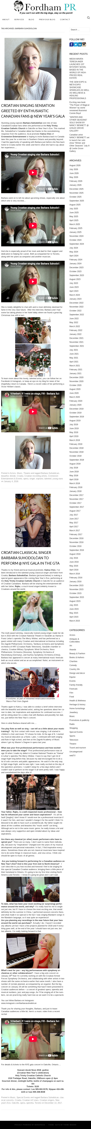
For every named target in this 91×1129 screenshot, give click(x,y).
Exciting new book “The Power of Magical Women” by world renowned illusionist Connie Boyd (79, 107)
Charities (73, 661)
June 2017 (74, 519)
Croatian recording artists (35, 476)
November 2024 (76, 236)
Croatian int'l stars (30, 1100)
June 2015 (74, 609)
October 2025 (75, 197)
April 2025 (73, 220)
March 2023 (74, 295)
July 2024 (73, 248)
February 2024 (75, 259)
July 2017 (73, 515)
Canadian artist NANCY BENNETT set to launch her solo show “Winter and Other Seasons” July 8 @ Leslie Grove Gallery (79, 143)
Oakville (15, 1103)
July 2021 (73, 350)
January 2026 (75, 185)
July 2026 (73, 169)
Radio (72, 724)
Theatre (26, 473)
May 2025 (73, 216)
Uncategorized (75, 751)
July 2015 (73, 605)
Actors (13, 473)
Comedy (73, 665)
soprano (39, 478)
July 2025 (73, 208)
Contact (65, 19)
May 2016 (73, 566)
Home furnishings (77, 708)
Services (19, 19)
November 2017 (76, 499)
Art (70, 645)
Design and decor (77, 673)
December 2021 (76, 338)
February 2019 (75, 444)
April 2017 (73, 526)
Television (73, 740)
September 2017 (76, 507)
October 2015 (75, 593)
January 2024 (75, 263)
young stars (57, 478)
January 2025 (75, 232)
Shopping (73, 728)
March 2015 (74, 621)
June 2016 (74, 562)
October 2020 (75, 385)
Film (71, 693)
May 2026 (73, 177)
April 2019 (73, 436)
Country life (74, 669)
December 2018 (76, 448)
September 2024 (76, 244)
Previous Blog (47, 19)
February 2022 (75, 330)
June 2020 (74, 393)
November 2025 (76, 193)
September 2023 (76, 275)
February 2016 (75, 577)
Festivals (73, 689)
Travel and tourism (77, 748)
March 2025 (74, 224)
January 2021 (75, 373)
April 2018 (73, 479)
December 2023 (76, 267)
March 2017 (74, 530)
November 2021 (76, 342)
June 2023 (74, 287)
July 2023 (73, 283)
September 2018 (76, 460)
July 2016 (73, 558)
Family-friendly (76, 685)
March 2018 (74, 483)
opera (25, 478)
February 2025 (75, 228)
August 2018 (74, 464)
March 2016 (74, 574)
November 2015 (76, 589)
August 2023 (74, 279)
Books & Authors (76, 657)
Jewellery (73, 712)
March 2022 (74, 326)
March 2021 (74, 365)
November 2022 (76, 307)
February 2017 (75, 534)
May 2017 (73, 522)
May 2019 (73, 432)
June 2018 (74, 471)
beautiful (5, 476)
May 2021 (73, 358)
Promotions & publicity (79, 720)
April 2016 (73, 570)
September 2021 (76, 346)
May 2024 (73, 252)
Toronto (38, 1103)
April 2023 (73, 291)
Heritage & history (77, 704)
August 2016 (74, 554)
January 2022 (75, 334)
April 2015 (73, 617)
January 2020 (75, 405)
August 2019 (74, 420)
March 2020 (74, 397)
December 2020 (76, 377)
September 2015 (76, 597)
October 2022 (75, 311)
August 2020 (74, 389)
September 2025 (76, 201)
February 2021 (75, 369)
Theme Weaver (69, 1125)
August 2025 (74, 205)
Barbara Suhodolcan (50, 473)
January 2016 (75, 581)
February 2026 (75, 181)
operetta (30, 1103)
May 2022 (73, 322)
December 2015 (76, 585)
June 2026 (74, 173)
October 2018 (75, 456)
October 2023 (75, 271)
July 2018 (73, 468)
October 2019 (75, 413)
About (6, 19)
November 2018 (76, 452)
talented (47, 478)
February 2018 (75, 487)
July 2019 (73, 424)
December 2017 (76, 495)
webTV (72, 755)
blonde (13, 476)
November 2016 (76, 542)
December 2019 (76, 409)
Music (19, 473)
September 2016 (76, 550)
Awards (72, 649)
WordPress (40, 1125)
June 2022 (74, 318)
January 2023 (75, 299)
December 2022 (76, 303)
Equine (72, 677)
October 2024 (75, 240)
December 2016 (76, 538)
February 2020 (75, 401)
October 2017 (75, 503)
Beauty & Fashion (77, 653)
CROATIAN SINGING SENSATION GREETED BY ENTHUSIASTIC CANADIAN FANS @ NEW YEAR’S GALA (33, 110)
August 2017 (74, 511)
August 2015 (74, 601)
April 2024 (73, 256)
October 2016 (75, 546)
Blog (31, 19)
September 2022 (76, 314)
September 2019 (76, 417)
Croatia (20, 476)
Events (72, 681)
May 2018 (73, 475)
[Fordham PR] (45, 7)
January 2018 (75, 491)
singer (32, 478)
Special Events (23, 1097)
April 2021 (73, 362)
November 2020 (76, 381)
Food (71, 697)
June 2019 (74, 428)
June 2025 (74, 212)
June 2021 (74, 354)
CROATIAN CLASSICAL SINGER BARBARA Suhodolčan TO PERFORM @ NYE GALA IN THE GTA (30, 557)
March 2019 (74, 440)
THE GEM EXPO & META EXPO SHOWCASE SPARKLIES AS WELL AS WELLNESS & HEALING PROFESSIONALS (79, 90)
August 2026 (74, 165)
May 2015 (73, 613)
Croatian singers (47, 1100)
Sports (72, 736)
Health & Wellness (77, 700)
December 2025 (76, 189)
